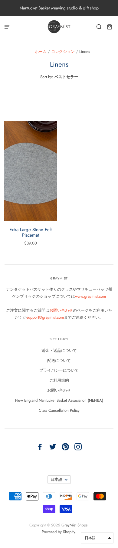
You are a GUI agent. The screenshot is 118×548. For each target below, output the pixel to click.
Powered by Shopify (58, 532)
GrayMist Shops (74, 525)
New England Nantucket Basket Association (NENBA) (59, 400)
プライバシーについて (59, 370)
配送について (59, 360)
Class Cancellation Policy (59, 410)
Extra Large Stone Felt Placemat (30, 232)
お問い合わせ (61, 310)
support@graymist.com (45, 317)
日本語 (56, 479)
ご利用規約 (59, 380)
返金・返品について (59, 350)
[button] (97, 537)
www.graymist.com (90, 296)
